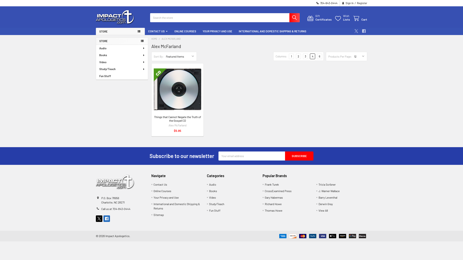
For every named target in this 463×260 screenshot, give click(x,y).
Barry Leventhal (327, 197)
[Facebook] (364, 31)
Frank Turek (272, 184)
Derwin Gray (325, 204)
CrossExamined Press (278, 191)
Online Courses (185, 31)
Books (103, 55)
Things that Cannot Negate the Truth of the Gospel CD (177, 118)
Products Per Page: (340, 56)
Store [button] (103, 31)
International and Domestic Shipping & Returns (272, 31)
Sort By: (159, 56)
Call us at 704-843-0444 (115, 209)
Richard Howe (273, 204)
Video (103, 62)
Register (362, 3)
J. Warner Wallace (329, 191)
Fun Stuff (105, 76)
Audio (103, 48)
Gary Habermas (274, 197)
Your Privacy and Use (217, 31)
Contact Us (156, 31)
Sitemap (159, 214)
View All (323, 210)
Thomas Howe (273, 210)
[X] (356, 31)
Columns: (281, 56)
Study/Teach (107, 69)
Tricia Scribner (327, 184)
